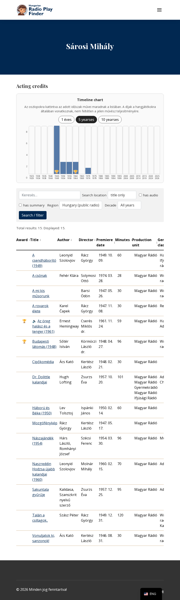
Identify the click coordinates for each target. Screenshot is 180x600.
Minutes (123, 239)
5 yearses (86, 119)
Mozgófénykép (44, 423)
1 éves (66, 119)
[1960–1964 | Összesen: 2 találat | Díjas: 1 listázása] (75, 168)
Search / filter (33, 215)
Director (87, 239)
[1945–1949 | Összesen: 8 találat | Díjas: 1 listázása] (56, 150)
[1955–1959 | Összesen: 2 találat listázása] (69, 168)
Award (23, 239)
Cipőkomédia (43, 361)
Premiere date (105, 242)
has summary (34, 205)
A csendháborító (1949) (44, 260)
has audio (150, 195)
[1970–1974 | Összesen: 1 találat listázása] (88, 171)
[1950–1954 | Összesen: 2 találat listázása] (63, 168)
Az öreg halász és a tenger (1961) (43, 326)
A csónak (39, 275)
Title (35, 239)
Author (64, 239)
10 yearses (110, 119)
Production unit (145, 242)
